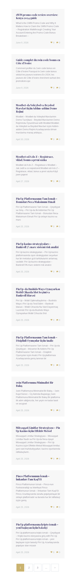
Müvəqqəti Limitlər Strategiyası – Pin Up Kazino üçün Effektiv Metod (38, 429)
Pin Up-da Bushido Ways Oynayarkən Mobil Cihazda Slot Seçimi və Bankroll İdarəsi (38, 292)
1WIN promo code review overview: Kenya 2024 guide (37, 16)
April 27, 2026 (22, 181)
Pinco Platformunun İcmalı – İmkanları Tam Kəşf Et (32, 477)
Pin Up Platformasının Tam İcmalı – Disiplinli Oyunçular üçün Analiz (36, 339)
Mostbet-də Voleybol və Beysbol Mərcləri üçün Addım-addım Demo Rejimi (36, 108)
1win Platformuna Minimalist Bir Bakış (34, 384)
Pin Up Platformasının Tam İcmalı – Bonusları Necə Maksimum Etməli (36, 200)
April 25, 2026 (22, 226)
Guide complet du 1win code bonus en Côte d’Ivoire (38, 61)
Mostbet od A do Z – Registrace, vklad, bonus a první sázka (35, 158)
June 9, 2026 (22, 42)
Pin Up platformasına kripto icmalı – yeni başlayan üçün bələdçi (37, 526)
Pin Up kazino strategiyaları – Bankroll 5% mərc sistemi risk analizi (37, 245)
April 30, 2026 (22, 139)
